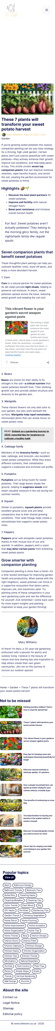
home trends (11, 935)
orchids (8, 966)
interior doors (11, 940)
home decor (11, 920)
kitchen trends (29, 956)
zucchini (25, 981)
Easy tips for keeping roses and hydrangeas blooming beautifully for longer (39, 757)
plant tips (39, 966)
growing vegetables (34, 915)
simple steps (22, 971)
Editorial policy (12, 1014)
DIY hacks (10, 910)
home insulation (37, 925)
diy (39, 905)
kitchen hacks (12, 950)
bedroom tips (34, 890)
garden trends (12, 915)
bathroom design (22, 885)
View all (9, 877)
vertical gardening (25, 976)
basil (7, 885)
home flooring (29, 920)
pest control (23, 966)
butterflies (10, 895)
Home (3, 687)
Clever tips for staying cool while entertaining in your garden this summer (37, 849)
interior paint (29, 940)
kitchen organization (34, 950)
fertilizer (23, 910)
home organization (14, 930)
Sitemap (8, 1008)
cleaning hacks (27, 895)
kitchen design (34, 945)
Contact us (10, 997)
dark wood (27, 905)
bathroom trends (13, 890)
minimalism (10, 961)
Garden (5, 138)
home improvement (14, 925)
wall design (10, 981)
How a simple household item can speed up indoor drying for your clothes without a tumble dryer (38, 788)
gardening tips (41, 910)
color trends (11, 905)
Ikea (25, 935)
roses (8, 971)
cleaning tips (34, 900)
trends (8, 976)
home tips (33, 930)
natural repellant (29, 961)
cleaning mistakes (14, 900)
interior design (39, 935)
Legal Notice (11, 1002)
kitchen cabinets (13, 945)
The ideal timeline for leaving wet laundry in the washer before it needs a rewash (37, 818)
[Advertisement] (27, 49)
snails (36, 971)
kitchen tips (11, 956)
